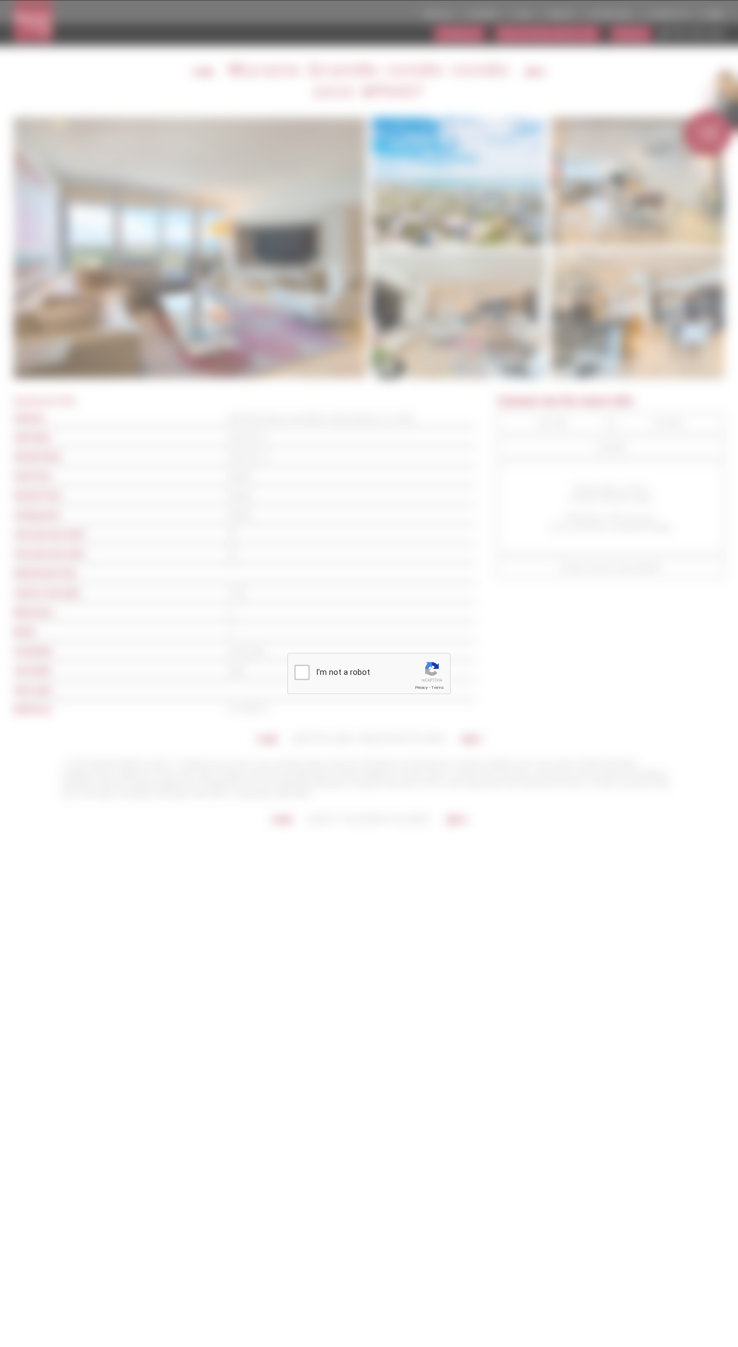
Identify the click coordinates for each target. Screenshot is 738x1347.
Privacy (421, 687)
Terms (437, 687)
